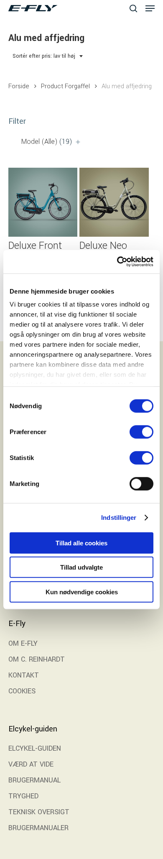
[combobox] (48, 56)
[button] (150, 8)
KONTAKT (23, 675)
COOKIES (22, 691)
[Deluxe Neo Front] (113, 202)
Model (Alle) (46, 141)
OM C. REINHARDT (36, 659)
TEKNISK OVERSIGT (38, 812)
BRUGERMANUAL (34, 780)
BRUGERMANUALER (38, 828)
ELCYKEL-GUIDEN (34, 748)
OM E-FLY (23, 643)
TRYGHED (23, 796)
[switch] (141, 431)
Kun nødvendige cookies (82, 591)
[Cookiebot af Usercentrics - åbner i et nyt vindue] (117, 261)
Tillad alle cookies (81, 542)
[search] (133, 8)
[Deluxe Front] (42, 202)
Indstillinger (118, 517)
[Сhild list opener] (78, 142)
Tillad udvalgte (81, 567)
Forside (18, 86)
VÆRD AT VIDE (30, 764)
